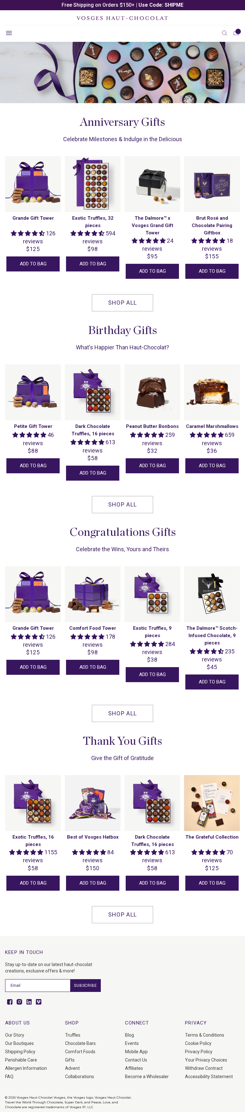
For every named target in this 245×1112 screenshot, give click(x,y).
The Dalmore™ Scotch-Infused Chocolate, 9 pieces (212, 635)
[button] (224, 33)
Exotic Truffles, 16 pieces (33, 840)
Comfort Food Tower (92, 628)
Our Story (14, 1035)
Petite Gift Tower (33, 426)
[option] (122, 5)
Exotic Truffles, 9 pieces (152, 631)
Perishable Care (21, 1059)
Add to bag (33, 264)
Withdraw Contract (204, 1068)
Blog (129, 1035)
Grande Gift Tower (33, 218)
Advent (72, 1068)
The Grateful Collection (212, 837)
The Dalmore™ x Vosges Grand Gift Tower (152, 225)
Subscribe (85, 985)
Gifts (70, 1059)
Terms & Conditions (204, 1035)
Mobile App (136, 1051)
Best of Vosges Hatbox (93, 837)
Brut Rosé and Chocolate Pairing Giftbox (212, 225)
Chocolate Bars (80, 1043)
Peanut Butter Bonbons (152, 426)
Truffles (72, 1035)
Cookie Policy (198, 1043)
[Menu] (9, 33)
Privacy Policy (198, 1051)
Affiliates (134, 1068)
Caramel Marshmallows (212, 426)
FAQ (9, 1076)
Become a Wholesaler (147, 1076)
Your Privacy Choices (206, 1059)
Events (132, 1043)
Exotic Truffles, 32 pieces (93, 221)
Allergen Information (26, 1068)
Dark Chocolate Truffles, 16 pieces (92, 430)
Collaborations (79, 1076)
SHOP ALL (122, 302)
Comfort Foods (80, 1051)
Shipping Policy (20, 1051)
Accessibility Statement (209, 1076)
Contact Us (136, 1059)
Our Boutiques (19, 1043)
